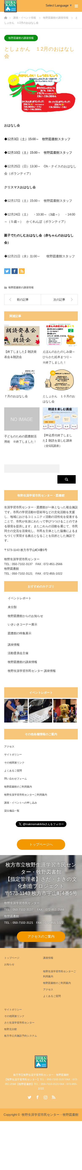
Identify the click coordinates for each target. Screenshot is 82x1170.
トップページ (11, 957)
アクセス (9, 746)
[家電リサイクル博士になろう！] (16, 711)
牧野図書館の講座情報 (21, 38)
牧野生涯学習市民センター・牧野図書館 (50, 1114)
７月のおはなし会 (16, 396)
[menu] (76, 6)
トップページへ (41, 844)
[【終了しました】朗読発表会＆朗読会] (22, 335)
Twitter (29, 1096)
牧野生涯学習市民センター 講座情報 (32, 670)
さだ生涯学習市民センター (19, 1022)
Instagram (45, 1096)
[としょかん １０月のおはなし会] (60, 379)
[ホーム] (5, 16)
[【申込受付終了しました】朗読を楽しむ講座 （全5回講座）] (60, 418)
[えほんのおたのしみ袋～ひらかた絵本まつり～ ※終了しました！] (60, 335)
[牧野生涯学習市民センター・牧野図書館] (41, 1061)
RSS (53, 1096)
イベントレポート (19, 598)
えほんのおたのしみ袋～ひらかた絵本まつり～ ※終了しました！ (59, 357)
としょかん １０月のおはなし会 (59, 399)
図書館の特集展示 (19, 633)
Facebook (37, 1096)
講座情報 (14, 644)
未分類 (12, 607)
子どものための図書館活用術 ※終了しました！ (20, 439)
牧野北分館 (10, 1029)
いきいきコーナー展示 (22, 624)
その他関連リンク (14, 762)
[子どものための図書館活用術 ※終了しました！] (22, 419)
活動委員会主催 (18, 653)
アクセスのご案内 (41, 936)
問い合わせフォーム (15, 778)
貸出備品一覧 (11, 810)
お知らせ (9, 964)
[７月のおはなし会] (22, 379)
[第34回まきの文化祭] (65, 711)
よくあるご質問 (13, 770)
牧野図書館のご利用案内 (18, 786)
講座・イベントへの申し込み (20, 802)
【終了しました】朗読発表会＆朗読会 (20, 354)
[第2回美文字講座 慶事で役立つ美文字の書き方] (40, 711)
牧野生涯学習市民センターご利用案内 (25, 794)
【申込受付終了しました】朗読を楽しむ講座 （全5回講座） (59, 440)
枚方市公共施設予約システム (20, 1035)
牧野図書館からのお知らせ (25, 616)
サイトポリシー (13, 754)
